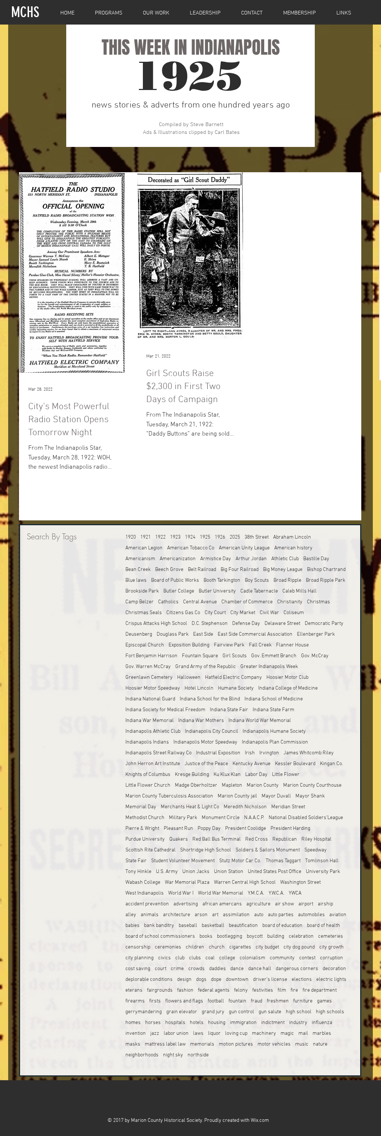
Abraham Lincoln (292, 537)
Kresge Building (192, 774)
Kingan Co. (331, 764)
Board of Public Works (175, 580)
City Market (242, 613)
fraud (256, 1001)
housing (216, 1023)
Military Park (183, 818)
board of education (282, 925)
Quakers (178, 839)
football (216, 1001)
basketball (213, 925)
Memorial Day (140, 807)
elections (302, 979)
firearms (135, 1001)
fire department (319, 990)
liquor (214, 1033)
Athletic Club (285, 559)
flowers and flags (184, 1001)
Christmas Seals (143, 613)
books (205, 936)
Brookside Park (142, 591)
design (184, 979)
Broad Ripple (287, 580)
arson (201, 915)
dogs (201, 979)
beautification (243, 925)
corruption (331, 958)
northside (198, 1055)
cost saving (137, 969)
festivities (262, 990)
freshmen (278, 1001)
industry (298, 1023)
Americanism (140, 559)
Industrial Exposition (218, 753)
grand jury (213, 1012)
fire (294, 990)
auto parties (281, 915)
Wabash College (142, 882)
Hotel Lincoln (199, 688)
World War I (180, 893)
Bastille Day (316, 559)
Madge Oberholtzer (196, 785)
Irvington (269, 753)
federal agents (214, 990)
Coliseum (294, 613)
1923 (175, 537)
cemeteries (330, 936)
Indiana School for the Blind (210, 699)
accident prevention (147, 904)
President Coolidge (245, 828)
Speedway (315, 850)
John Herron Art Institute (152, 764)
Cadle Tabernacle (259, 591)
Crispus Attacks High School (156, 623)
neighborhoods (142, 1055)
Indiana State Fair (229, 710)
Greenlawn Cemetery (149, 677)
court (160, 969)
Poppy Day (209, 828)
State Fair (136, 861)
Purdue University (145, 839)
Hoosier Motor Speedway (152, 688)
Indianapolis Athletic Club (152, 731)
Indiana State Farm (273, 710)
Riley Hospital (316, 839)
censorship (137, 947)
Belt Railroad (202, 570)
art (215, 915)
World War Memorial (220, 893)
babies (132, 925)
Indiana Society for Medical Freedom (165, 710)
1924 (190, 537)
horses (153, 1023)
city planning (139, 958)
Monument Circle (221, 818)
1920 (130, 537)
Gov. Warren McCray (148, 667)
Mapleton (232, 785)
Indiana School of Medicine (273, 699)
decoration (334, 969)
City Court (215, 613)
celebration (301, 936)
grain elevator (181, 1012)
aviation (337, 915)
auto (258, 915)
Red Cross (256, 839)
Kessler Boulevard (295, 764)
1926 (220, 537)
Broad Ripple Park (325, 580)
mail (303, 1033)
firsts (155, 1001)
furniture (303, 1001)
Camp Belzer (139, 602)
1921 (145, 537)
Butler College (178, 591)
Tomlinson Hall (322, 861)
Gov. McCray (315, 656)
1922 (160, 537)
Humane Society (236, 688)
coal (210, 958)
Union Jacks (195, 872)
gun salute (270, 1012)
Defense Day (246, 623)
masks (132, 1044)
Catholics (168, 602)
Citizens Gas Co (183, 613)
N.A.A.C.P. (254, 818)
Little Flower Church (147, 785)
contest (307, 958)
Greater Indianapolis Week (269, 667)
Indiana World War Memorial (259, 721)
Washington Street (300, 882)
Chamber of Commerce (247, 602)
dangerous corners (297, 969)
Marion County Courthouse (312, 785)
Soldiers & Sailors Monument (268, 850)
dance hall (259, 969)
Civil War (269, 613)
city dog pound (299, 947)
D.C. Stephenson (210, 623)
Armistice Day (215, 559)
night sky (173, 1055)
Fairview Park (229, 645)
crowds (196, 969)
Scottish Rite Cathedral (150, 850)
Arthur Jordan (251, 559)
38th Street (256, 537)
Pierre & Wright (142, 828)
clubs (195, 958)
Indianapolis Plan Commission (275, 742)
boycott (255, 936)
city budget (267, 947)
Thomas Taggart (283, 861)
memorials (202, 1044)
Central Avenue (200, 602)
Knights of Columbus (147, 774)
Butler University (217, 591)
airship (325, 904)
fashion (185, 990)
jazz (154, 1033)
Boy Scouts (257, 580)
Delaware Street (282, 623)
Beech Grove (169, 570)
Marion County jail (237, 796)
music (301, 1044)
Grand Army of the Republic (205, 667)
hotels (197, 1023)
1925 (205, 537)
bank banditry (159, 925)
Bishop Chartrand (326, 570)
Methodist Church (144, 818)
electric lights (331, 979)
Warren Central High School (245, 882)
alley (130, 915)
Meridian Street (288, 807)
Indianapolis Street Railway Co (158, 753)
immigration (243, 1023)
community (282, 958)
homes (133, 1023)
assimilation (236, 915)
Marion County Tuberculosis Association (169, 796)
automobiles (311, 915)
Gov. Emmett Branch (274, 656)
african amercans (222, 904)
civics (164, 958)
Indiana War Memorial (149, 721)
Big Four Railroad (240, 570)
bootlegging (229, 936)
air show (284, 904)
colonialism (252, 958)
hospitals (175, 1023)
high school (298, 1012)
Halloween (189, 677)
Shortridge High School (205, 850)
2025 (235, 537)
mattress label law (165, 1044)
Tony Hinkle (138, 872)
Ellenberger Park (316, 634)
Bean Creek (138, 570)
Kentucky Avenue (251, 764)
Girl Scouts (234, 656)
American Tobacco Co (190, 548)
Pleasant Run (178, 828)
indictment (273, 1023)
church (217, 947)
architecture (176, 915)
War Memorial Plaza (187, 882)
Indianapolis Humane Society (274, 731)
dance (237, 969)
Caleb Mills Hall (299, 591)
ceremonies (168, 947)
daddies (217, 969)
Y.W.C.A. (276, 893)
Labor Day (256, 774)
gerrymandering (143, 1012)
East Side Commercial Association (255, 634)
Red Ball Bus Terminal (216, 839)
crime (177, 969)
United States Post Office (274, 872)
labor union (176, 1033)
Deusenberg (138, 634)
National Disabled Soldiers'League (306, 818)
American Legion (144, 548)
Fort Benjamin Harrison (151, 656)
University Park (323, 872)
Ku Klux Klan (227, 774)
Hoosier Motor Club (287, 677)
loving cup (236, 1033)
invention (135, 1033)
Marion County (263, 785)
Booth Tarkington (222, 580)
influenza (322, 1023)
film (282, 990)
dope (216, 979)
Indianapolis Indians (147, 742)
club (180, 958)
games (324, 1001)
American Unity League (244, 548)
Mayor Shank (310, 796)
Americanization (178, 559)
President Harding (290, 828)
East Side (203, 634)
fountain (237, 1001)
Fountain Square (200, 656)
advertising (185, 904)
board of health (323, 925)
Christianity (289, 602)
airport (305, 904)
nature (320, 1044)
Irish (250, 753)
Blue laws (136, 580)
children (195, 947)
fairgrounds (160, 990)
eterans (134, 990)
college (227, 958)
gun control (241, 1012)
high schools (330, 1012)
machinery (264, 1033)
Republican (284, 839)
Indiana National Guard (150, 699)
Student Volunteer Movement (183, 861)
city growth (331, 947)
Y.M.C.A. (256, 893)
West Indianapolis (144, 893)
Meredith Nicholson (245, 807)
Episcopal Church (144, 645)
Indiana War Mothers (201, 721)
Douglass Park (173, 634)
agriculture (258, 904)
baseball (188, 925)
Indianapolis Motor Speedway (205, 742)
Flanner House (292, 645)
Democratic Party (324, 623)
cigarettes (240, 947)
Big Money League (282, 570)
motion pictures (236, 1044)
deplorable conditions (149, 979)
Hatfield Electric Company (233, 677)
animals (150, 915)
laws (198, 1033)
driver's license (270, 979)
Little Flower (286, 774)
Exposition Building (189, 645)
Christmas (318, 602)
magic (287, 1033)
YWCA (295, 893)
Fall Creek (260, 645)
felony (241, 990)
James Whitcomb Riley (309, 753)
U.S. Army (167, 872)
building (275, 936)
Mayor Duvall (276, 796)
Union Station (228, 872)
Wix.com (260, 1120)
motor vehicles (274, 1044)
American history (293, 548)
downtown (237, 979)
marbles (322, 1033)
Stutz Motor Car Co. (240, 861)
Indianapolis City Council (211, 731)
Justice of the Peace (206, 764)
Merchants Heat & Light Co (190, 807)
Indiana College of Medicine (288, 688)
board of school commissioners (160, 936)
